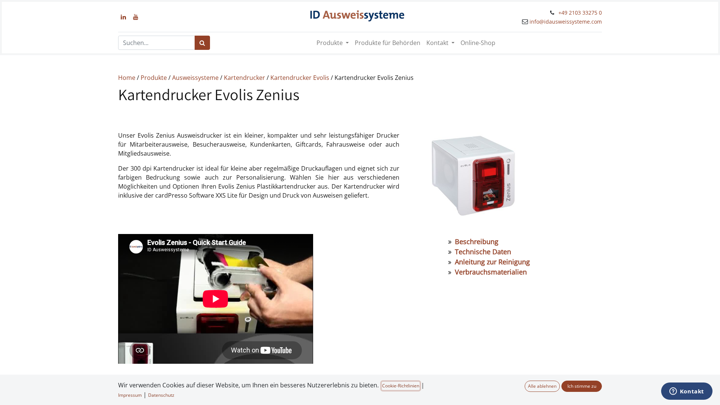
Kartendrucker (244, 78)
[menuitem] (387, 42)
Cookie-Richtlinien (400, 385)
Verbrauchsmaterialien (491, 271)
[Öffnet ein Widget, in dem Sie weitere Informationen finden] (686, 391)
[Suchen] (202, 43)
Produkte (154, 78)
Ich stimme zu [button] (581, 386)
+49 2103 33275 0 (580, 12)
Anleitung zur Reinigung (493, 261)
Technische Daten (482, 251)
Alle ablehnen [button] (542, 386)
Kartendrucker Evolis (300, 78)
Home (126, 78)
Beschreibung (476, 241)
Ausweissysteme (195, 78)
